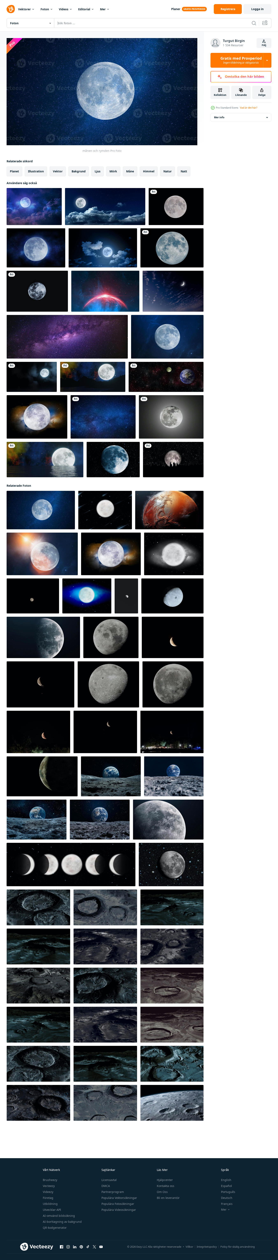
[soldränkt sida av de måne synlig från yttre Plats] (172, 595)
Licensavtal (109, 1180)
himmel (148, 171)
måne (130, 171)
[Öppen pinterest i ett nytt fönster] (81, 1246)
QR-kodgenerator (55, 1228)
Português (228, 1192)
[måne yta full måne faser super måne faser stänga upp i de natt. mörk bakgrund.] (108, 684)
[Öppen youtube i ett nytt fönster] (101, 1246)
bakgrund (79, 171)
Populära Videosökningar (118, 1210)
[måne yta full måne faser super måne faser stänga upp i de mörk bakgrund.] (173, 684)
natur (167, 171)
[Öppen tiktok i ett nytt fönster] (88, 1246)
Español (226, 1186)
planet (14, 171)
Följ (264, 45)
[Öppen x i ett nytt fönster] (94, 1246)
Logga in (257, 9)
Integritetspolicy (207, 1246)
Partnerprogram (112, 1192)
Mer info (219, 117)
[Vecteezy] (11, 9)
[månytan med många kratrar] (38, 907)
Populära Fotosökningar (117, 1204)
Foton (45, 9)
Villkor (189, 1246)
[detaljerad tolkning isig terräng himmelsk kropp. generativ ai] (172, 1103)
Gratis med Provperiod (241, 60)
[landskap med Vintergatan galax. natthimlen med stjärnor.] (67, 337)
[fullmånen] (37, 291)
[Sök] (253, 23)
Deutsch (226, 1198)
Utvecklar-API (52, 1210)
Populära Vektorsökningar (119, 1198)
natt (184, 171)
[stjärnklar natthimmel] (103, 417)
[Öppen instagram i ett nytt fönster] (68, 1246)
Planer (175, 9)
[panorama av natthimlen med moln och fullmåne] (105, 206)
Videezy (48, 1192)
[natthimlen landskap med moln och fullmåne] (103, 247)
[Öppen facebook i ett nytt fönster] (61, 1246)
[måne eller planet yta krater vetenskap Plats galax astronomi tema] (169, 510)
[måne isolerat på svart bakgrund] (33, 595)
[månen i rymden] (171, 864)
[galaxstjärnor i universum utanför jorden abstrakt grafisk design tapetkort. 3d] (166, 377)
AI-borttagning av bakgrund (62, 1222)
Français (227, 1204)
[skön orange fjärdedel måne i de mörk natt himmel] (173, 637)
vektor (58, 171)
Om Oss (162, 1192)
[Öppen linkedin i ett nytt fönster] (74, 1246)
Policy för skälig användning (237, 1246)
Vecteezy (49, 1186)
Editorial (84, 9)
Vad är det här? (248, 107)
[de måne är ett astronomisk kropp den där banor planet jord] (42, 776)
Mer (103, 9)
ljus (97, 171)
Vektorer (24, 9)
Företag (48, 1198)
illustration (36, 171)
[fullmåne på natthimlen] (176, 206)
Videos (63, 9)
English (226, 1180)
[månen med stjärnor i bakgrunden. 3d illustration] (168, 820)
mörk (113, 171)
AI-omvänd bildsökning (59, 1216)
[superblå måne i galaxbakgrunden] (113, 459)
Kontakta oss (165, 1186)
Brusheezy (50, 1180)
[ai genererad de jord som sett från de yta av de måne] (111, 776)
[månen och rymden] (34, 206)
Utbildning (50, 1204)
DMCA (105, 1186)
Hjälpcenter (165, 1180)
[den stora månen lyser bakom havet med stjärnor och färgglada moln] (45, 459)
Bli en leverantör (168, 1198)
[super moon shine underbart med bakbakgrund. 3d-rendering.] (172, 247)
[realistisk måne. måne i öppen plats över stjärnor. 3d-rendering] (43, 637)
